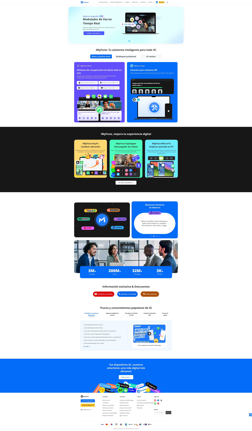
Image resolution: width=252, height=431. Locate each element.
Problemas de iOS (124, 403)
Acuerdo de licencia (107, 410)
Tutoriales (142, 2)
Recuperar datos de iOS (125, 408)
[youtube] (155, 400)
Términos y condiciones (108, 405)
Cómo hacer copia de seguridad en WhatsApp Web (96, 334)
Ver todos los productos (125, 182)
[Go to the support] (250, 414)
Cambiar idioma (86, 409)
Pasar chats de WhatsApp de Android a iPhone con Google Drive (100, 331)
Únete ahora (168, 412)
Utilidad (127, 2)
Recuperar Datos (103, 2)
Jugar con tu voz (124, 415)
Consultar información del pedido (145, 403)
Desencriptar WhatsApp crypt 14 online (94, 343)
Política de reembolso (107, 415)
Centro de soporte (141, 400)
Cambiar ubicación (124, 405)
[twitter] (161, 400)
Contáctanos (105, 403)
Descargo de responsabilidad (109, 413)
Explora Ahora (125, 377)
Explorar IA (134, 2)
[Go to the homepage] (85, 2)
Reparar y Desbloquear (116, 2)
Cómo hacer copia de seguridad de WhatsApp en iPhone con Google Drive (102, 337)
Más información (90, 35)
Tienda (162, 2)
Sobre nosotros (106, 400)
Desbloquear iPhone (125, 413)
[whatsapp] (155, 404)
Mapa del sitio (140, 405)
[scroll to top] (246, 418)
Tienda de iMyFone (87, 405)
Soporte (150, 2)
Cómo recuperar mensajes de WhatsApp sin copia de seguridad (100, 340)
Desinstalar (140, 408)
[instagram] (158, 404)
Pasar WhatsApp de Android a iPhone (93, 328)
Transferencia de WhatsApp (126, 400)
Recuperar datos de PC (125, 410)
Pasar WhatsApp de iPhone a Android (93, 325)
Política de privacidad (107, 408)
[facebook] (158, 400)
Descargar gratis (108, 35)
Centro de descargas (87, 401)
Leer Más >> (86, 346)
